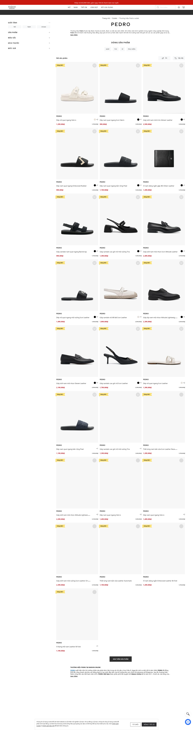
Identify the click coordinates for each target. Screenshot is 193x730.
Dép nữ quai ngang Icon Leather (155, 383)
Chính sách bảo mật (48, 726)
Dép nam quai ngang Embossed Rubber (71, 186)
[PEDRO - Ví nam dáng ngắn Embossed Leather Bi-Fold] (164, 548)
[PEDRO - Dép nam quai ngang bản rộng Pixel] (121, 153)
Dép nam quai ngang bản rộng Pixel (113, 186)
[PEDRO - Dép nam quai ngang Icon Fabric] (121, 88)
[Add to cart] (94, 65)
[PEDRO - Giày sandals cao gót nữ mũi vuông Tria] (121, 219)
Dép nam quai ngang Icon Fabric (112, 120)
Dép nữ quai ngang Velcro (66, 120)
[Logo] (12, 7)
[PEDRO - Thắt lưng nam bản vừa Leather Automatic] (121, 548)
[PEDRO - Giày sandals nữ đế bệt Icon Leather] (121, 285)
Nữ (69, 7)
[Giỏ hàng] (184, 7)
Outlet (114, 18)
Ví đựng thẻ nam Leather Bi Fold (68, 647)
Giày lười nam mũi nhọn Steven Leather (71, 383)
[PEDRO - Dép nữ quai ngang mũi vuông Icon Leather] (77, 285)
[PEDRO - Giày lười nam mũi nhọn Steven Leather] (77, 351)
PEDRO (59, 116)
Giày (107, 49)
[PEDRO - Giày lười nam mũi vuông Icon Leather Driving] (77, 548)
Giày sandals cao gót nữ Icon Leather (114, 383)
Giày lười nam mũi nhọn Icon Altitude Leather (160, 252)
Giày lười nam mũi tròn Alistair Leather (157, 120)
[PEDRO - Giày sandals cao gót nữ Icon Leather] (121, 351)
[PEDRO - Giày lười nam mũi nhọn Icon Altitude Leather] (164, 219)
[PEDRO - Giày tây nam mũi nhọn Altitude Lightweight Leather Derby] (164, 285)
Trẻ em (84, 7)
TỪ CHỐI (135, 724)
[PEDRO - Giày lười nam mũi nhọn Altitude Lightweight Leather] (77, 482)
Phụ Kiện (131, 49)
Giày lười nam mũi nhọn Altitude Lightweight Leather (76, 515)
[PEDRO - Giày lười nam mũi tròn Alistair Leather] (164, 88)
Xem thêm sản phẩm (120, 659)
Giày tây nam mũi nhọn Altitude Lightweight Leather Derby (165, 317)
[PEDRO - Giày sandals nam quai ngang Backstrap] (77, 219)
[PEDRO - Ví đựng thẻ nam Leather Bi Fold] (77, 614)
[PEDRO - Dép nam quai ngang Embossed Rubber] (77, 153)
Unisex (43, 27)
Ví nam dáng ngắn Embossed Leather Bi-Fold (160, 581)
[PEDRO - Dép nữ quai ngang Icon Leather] (164, 351)
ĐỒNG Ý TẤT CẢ (149, 724)
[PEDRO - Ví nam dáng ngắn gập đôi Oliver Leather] (164, 153)
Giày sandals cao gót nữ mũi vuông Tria (115, 252)
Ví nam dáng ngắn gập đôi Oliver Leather (158, 186)
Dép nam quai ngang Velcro (110, 515)
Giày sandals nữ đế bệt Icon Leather (113, 317)
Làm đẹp (94, 7)
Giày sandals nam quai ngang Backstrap (71, 252)
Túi (115, 49)
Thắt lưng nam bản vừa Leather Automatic (116, 581)
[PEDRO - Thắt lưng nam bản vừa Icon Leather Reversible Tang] (164, 417)
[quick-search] (188, 714)
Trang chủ (106, 18)
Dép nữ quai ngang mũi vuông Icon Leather (72, 317)
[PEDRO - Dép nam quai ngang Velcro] (121, 482)
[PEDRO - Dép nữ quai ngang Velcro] (77, 88)
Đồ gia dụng (107, 7)
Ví (122, 49)
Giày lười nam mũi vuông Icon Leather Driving (73, 581)
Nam (76, 7)
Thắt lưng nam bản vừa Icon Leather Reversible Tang (163, 449)
